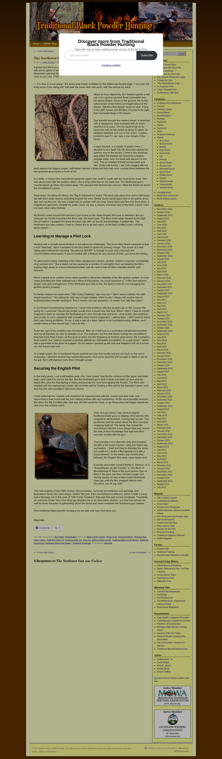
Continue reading (111, 65)
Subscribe (147, 55)
